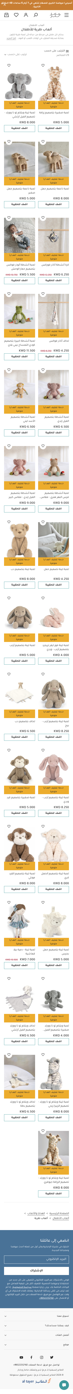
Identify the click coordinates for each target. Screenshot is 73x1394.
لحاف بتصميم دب (25, 721)
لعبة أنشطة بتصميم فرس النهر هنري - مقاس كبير (55, 495)
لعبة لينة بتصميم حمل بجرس (56, 952)
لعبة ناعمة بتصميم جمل (55, 189)
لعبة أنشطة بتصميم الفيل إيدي (57, 419)
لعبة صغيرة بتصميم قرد (21, 797)
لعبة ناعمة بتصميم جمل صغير (21, 191)
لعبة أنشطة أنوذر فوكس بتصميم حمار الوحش (20, 267)
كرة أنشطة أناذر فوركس (55, 265)
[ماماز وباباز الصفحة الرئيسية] (55, 15)
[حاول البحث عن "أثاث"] (35, 15)
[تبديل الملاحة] (66, 15)
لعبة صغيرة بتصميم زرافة (54, 113)
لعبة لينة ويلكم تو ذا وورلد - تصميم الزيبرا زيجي (53, 1104)
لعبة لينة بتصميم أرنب (22, 645)
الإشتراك (36, 1271)
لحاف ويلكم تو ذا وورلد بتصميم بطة (22, 1104)
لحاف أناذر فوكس (59, 341)
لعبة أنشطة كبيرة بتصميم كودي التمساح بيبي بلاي (19, 343)
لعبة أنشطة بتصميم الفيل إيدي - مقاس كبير (22, 495)
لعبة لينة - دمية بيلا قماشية (24, 952)
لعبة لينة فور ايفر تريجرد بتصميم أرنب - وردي (55, 647)
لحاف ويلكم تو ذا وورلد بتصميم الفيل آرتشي (22, 1028)
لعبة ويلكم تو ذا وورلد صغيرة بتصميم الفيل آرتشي (56, 1028)
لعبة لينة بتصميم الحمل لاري (55, 875)
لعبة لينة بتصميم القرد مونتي (22, 875)
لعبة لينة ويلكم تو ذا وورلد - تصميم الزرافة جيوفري (53, 1180)
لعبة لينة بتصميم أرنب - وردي (55, 799)
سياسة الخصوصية (22, 1287)
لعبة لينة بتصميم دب (23, 569)
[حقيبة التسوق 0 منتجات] (6, 15)
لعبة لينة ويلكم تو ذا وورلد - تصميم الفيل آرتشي (19, 115)
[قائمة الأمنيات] (43, 65)
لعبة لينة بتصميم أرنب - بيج (55, 723)
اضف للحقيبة (53, 128)
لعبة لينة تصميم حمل (56, 569)
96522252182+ (46, 1298)
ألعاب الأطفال (36, 25)
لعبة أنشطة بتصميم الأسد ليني (23, 419)
